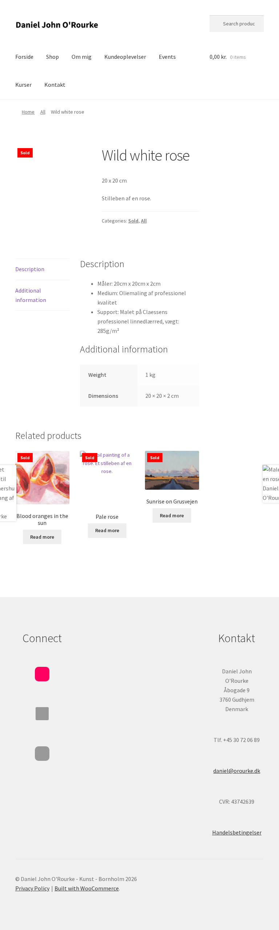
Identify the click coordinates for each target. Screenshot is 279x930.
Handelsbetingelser (237, 832)
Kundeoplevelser (125, 56)
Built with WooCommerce (86, 888)
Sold (133, 220)
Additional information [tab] (30, 295)
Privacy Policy (32, 888)
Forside (24, 56)
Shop (52, 56)
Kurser (23, 84)
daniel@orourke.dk (236, 770)
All (42, 112)
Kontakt (54, 84)
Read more (42, 537)
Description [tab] (29, 269)
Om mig (82, 56)
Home (28, 112)
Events (167, 56)
